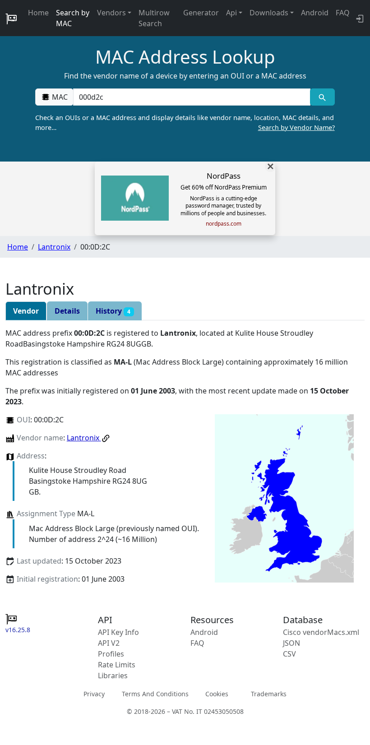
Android (314, 13)
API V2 (109, 643)
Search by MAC (72, 18)
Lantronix (54, 247)
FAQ (343, 13)
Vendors (111, 13)
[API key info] (359, 18)
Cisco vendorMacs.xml (321, 632)
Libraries (113, 675)
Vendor (26, 311)
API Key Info (118, 632)
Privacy (94, 693)
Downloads (269, 13)
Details (67, 311)
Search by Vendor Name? (296, 127)
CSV (289, 654)
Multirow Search (154, 18)
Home (38, 13)
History (113, 311)
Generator (201, 13)
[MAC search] (322, 97)
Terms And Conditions (155, 693)
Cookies (216, 693)
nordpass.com (223, 223)
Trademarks (269, 693)
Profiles (111, 654)
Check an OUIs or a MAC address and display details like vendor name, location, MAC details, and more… (184, 122)
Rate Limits (116, 665)
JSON (291, 643)
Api (231, 13)
